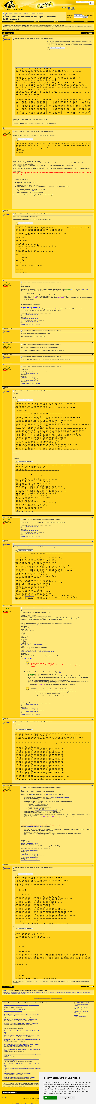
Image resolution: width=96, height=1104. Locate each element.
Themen (5, 990)
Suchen (86, 21)
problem (77, 992)
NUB (58, 21)
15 (27, 1103)
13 (24, 1103)
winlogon (20, 993)
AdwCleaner (48, 794)
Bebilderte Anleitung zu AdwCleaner (59, 797)
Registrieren (13, 21)
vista (12, 993)
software (5, 993)
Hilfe (55, 21)
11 (21, 1103)
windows (15, 993)
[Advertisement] (28, 54)
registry (85, 992)
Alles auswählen (54, 47)
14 (25, 1103)
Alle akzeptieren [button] (50, 1098)
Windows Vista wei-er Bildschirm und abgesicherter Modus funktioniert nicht (47, 25)
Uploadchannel (36, 190)
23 (38, 1103)
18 (31, 1103)
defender (20, 992)
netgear (63, 992)
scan (88, 992)
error (24, 992)
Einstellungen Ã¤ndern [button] (66, 1098)
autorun (4, 992)
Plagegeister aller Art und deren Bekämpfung (33, 13)
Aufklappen (61, 47)
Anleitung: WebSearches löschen (82, 1009)
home (34, 992)
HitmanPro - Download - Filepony (29, 843)
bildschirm (11, 992)
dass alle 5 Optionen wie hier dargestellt (46, 810)
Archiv (4, 1097)
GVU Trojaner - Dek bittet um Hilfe (42, 998)
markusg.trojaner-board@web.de (29, 314)
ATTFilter (49, 49)
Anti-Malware (29, 596)
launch (39, 992)
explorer (27, 992)
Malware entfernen (17, 13)
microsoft (59, 992)
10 (20, 1103)
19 (32, 1103)
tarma (9, 993)
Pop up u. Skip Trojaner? (56, 998)
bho (8, 992)
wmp (23, 993)
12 (23, 1103)
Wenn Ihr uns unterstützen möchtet (30, 324)
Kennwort (69, 17)
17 (30, 1103)
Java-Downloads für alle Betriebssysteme (32, 644)
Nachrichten (36, 21)
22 (37, 1103)
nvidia (66, 992)
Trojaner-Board (8, 13)
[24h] (72, 21)
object (69, 992)
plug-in (73, 992)
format (31, 992)
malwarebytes (53, 992)
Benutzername (70, 15)
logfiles (47, 992)
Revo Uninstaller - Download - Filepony (31, 625)
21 (35, 1103)
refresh (81, 992)
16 (28, 1103)
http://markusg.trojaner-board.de (29, 318)
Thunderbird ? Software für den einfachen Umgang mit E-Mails (37, 651)
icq (37, 992)
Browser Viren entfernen (80, 1016)
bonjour (16, 992)
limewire (43, 992)
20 (34, 1103)
